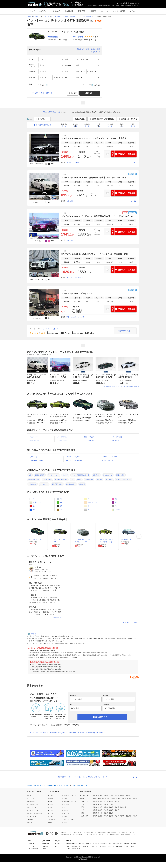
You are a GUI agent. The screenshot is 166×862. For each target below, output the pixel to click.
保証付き (99, 479)
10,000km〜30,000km (74, 457)
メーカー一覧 (45, 16)
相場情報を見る (124, 331)
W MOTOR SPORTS (74, 162)
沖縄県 (135, 816)
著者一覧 (86, 846)
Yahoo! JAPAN (134, 3)
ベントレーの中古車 (70, 16)
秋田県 (117, 795)
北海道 (95, 795)
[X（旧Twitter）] (52, 833)
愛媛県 (106, 813)
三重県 (111, 804)
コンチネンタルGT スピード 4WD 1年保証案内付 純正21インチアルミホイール (97, 216)
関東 (82, 798)
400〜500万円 (117, 437)
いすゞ (51, 822)
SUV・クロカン (33, 810)
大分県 (117, 816)
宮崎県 (122, 816)
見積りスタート (104, 717)
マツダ (51, 810)
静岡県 (106, 804)
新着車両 (82, 484)
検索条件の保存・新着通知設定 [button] (103, 119)
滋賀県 (111, 807)
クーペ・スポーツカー (35, 813)
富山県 (106, 801)
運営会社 (81, 844)
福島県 (128, 795)
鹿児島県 (128, 816)
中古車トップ (36, 16)
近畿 (82, 807)
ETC (72, 479)
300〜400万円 (89, 440)
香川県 (100, 813)
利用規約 (126, 844)
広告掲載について (105, 846)
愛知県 (95, 804)
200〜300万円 (89, 437)
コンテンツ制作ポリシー (73, 846)
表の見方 (33, 634)
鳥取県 (95, 810)
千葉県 (113, 798)
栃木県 (124, 798)
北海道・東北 (85, 795)
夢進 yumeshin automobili (75, 317)
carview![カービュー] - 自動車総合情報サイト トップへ (91, 777)
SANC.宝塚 (70, 201)
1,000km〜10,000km (36, 460)
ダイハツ (52, 819)
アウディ (66, 804)
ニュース (104, 11)
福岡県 (95, 816)
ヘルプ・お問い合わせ (73, 849)
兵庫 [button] (77, 65)
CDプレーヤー (47, 479)
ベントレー (34, 329)
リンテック (70, 240)
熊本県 (111, 816)
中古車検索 (69, 11)
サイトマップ (94, 846)
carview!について (71, 844)
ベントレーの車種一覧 (57, 16)
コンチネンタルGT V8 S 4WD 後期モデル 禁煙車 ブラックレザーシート (93, 177)
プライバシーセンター (115, 844)
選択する (79, 77)
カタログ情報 (78, 37)
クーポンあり (44, 484)
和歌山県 (123, 807)
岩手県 (106, 795)
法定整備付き (89, 479)
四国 (82, 813)
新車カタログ (37, 785)
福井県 (117, 801)
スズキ (51, 816)
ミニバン (31, 798)
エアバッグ (109, 479)
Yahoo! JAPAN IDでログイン (52, 112)
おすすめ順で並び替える (42, 125)
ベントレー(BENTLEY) (50, 785)
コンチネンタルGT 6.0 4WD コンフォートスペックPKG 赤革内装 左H (94, 254)
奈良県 (117, 807)
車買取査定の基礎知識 (76, 733)
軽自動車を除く (71, 484)
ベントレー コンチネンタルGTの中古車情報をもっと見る (121, 386)
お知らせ (88, 844)
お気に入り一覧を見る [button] (129, 119)
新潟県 (95, 801)
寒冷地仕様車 (120, 475)
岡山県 (106, 810)
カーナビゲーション (61, 479)
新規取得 (126, 3)
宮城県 (111, 795)
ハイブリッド (32, 807)
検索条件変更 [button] (80, 119)
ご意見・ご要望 (129, 846)
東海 (82, 804)
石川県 (111, 801)
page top (134, 777)
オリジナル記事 (119, 11)
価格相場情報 (53, 37)
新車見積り (82, 11)
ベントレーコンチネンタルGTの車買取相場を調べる (48, 733)
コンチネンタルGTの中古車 (84, 16)
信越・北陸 (84, 801)
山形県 (122, 795)
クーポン (134, 162)
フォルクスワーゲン (70, 801)
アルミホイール (108, 475)
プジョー (66, 813)
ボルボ (66, 822)
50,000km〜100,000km (110, 457)
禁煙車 (79, 479)
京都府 (106, 807)
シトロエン (67, 816)
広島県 (111, 810)
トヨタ (51, 795)
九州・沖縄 (84, 816)
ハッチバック (32, 801)
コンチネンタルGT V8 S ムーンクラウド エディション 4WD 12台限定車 (94, 138)
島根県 (100, 810)
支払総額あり (32, 484)
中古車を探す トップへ (65, 777)
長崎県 (106, 816)
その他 (30, 822)
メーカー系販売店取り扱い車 (80, 475)
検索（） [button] (89, 93)
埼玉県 (107, 798)
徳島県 (95, 813)
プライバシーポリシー (100, 844)
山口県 (117, 810)
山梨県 (135, 798)
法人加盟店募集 (117, 846)
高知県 (111, 813)
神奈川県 (101, 798)
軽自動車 (31, 819)
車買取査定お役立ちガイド (95, 733)
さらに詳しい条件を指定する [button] (42, 93)
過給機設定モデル (33, 479)
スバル (51, 813)
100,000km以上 (107, 460)
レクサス (52, 798)
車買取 (93, 11)
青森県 (100, 795)
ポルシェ (66, 810)
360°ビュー (44, 11)
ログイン (120, 3)
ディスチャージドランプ (123, 479)
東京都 (95, 798)
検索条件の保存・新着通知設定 (89, 49)
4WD (29, 475)
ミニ (65, 807)
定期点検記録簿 (39, 475)
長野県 (100, 801)
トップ (32, 11)
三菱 (50, 807)
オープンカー (32, 816)
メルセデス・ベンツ (70, 795)
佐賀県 (100, 816)
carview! (29, 16)
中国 (82, 810)
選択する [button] (43, 65)
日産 (50, 801)
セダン (30, 795)
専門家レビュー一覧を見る (131, 622)
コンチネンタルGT (49, 329)
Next (139, 536)
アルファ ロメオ (69, 819)
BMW (65, 798)
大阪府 (95, 807)
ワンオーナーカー (53, 475)
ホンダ (51, 804)
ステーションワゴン (34, 804)
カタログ (56, 11)
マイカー (133, 11)
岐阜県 (100, 804)
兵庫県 (100, 807)
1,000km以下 (34, 457)
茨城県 (118, 798)
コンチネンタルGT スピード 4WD (76, 293)
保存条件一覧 (95, 52)
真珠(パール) (37, 502)
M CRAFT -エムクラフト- (75, 278)
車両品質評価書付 (57, 484)
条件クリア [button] (73, 93)
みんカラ (58, 846)
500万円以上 (116, 440)
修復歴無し (96, 475)
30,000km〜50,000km (74, 460)
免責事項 (134, 844)
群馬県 (129, 798)
